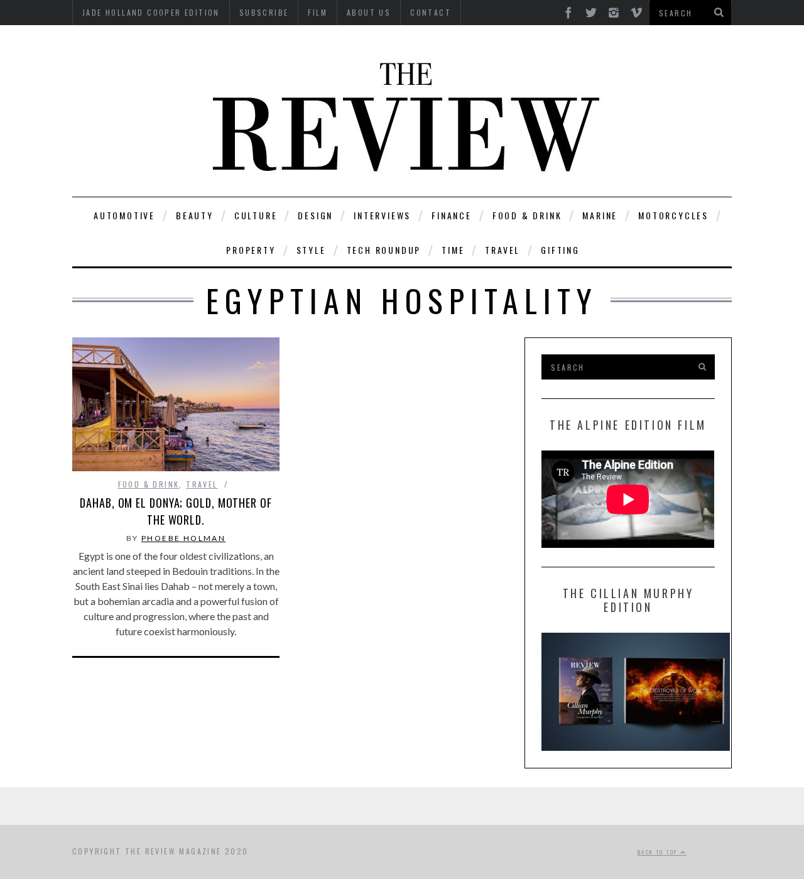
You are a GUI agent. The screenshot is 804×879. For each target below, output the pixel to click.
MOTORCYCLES (673, 215)
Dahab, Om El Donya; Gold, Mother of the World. (176, 511)
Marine (599, 215)
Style (311, 249)
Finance (452, 215)
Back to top (659, 852)
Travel (502, 249)
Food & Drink (527, 215)
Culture (256, 215)
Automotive (124, 215)
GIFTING (560, 249)
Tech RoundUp (384, 249)
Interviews (382, 215)
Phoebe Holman (183, 538)
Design (315, 215)
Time (453, 249)
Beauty (195, 215)
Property (250, 249)
